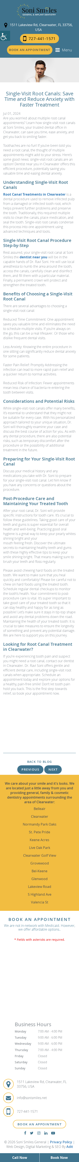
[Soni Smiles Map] (39, 983)
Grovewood (39, 863)
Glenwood (39, 879)
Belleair (40, 808)
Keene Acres (39, 840)
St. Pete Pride (39, 832)
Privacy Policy (61, 1142)
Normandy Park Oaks (39, 824)
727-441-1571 (42, 38)
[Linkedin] (45, 1133)
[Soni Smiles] (36, 11)
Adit (69, 1146)
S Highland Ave (39, 894)
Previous (30, 769)
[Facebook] (25, 1133)
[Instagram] (38, 1133)
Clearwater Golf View (39, 855)
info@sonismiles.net (32, 1097)
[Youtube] (53, 1133)
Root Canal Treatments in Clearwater (34, 194)
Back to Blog (39, 761)
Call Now (19, 1157)
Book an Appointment (29, 50)
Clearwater (39, 816)
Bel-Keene (39, 871)
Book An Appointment (39, 1124)
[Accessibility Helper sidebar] (5, 36)
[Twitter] (31, 1133)
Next (53, 769)
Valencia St (39, 902)
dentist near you (33, 257)
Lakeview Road (39, 886)
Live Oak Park (39, 847)
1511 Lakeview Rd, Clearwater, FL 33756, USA (41, 27)
